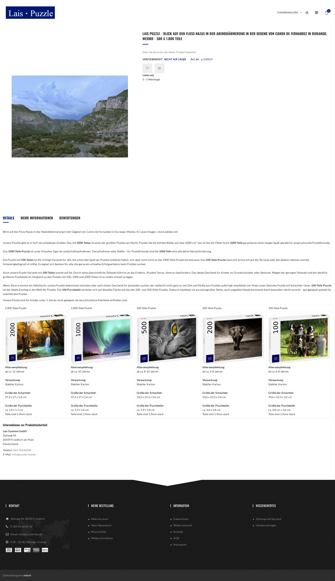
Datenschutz (180, 519)
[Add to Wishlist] (147, 68)
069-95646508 (22, 450)
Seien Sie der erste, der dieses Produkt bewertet (169, 52)
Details (8, 218)
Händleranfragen (266, 525)
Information (181, 505)
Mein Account (99, 519)
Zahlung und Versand (268, 519)
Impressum (180, 544)
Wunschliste (98, 531)
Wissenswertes (266, 505)
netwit (27, 575)
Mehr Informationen (37, 218)
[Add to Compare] (159, 68)
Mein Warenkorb (101, 525)
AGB (176, 538)
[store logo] (30, 12)
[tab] (8, 219)
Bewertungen (69, 218)
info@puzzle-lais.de (23, 454)
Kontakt (14, 505)
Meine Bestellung (102, 505)
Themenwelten (287, 12)
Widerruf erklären (102, 538)
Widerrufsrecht (182, 525)
